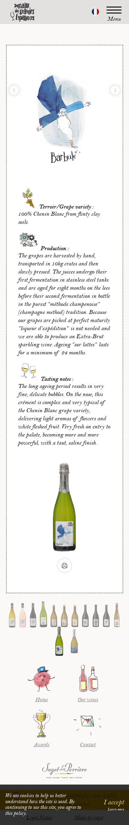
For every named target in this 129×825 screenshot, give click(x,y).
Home (41, 700)
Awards (41, 745)
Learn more (116, 809)
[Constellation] (115, 90)
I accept (114, 802)
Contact (87, 745)
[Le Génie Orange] (14, 90)
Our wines (87, 700)
